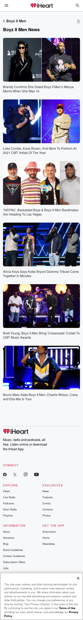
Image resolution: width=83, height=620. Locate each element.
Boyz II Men (16, 20)
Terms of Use (67, 608)
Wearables (49, 544)
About (6, 532)
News (46, 491)
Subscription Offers (14, 562)
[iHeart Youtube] (36, 474)
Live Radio (9, 497)
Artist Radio (10, 509)
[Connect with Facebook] (5, 474)
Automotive (49, 532)
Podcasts (8, 503)
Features (48, 497)
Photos (47, 515)
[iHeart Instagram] (25, 474)
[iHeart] (41, 6)
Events (47, 503)
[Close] (78, 578)
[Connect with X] (15, 474)
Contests (48, 509)
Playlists (8, 515)
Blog (5, 544)
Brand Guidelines (13, 550)
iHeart (6, 491)
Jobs (6, 568)
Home (46, 538)
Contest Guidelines (14, 556)
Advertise (8, 538)
